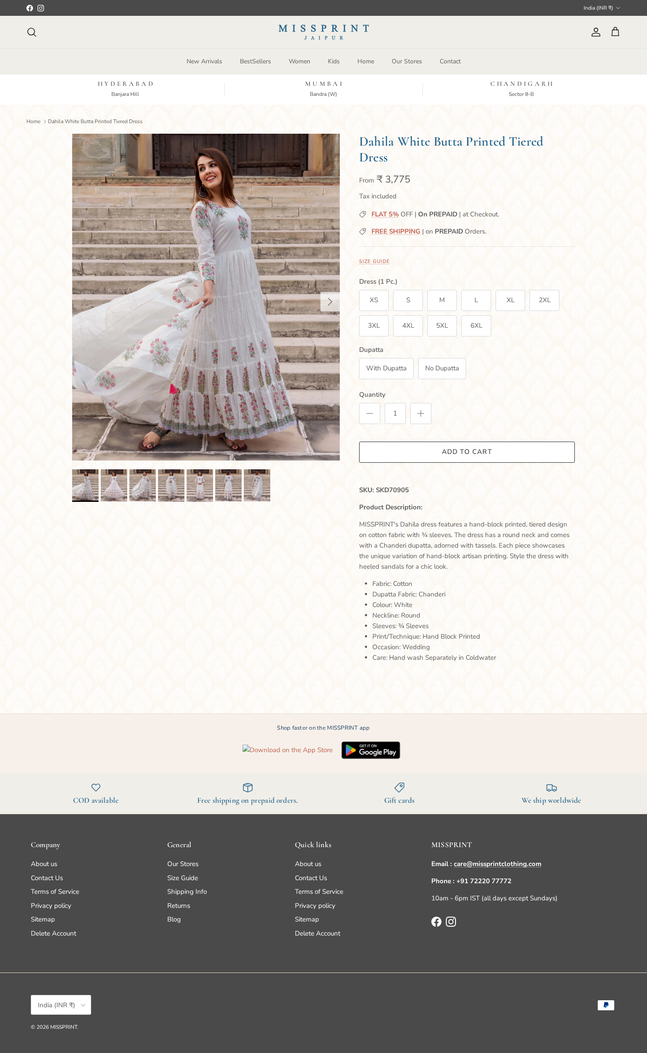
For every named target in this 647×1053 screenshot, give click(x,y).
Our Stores (407, 61)
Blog (174, 919)
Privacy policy (51, 905)
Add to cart (467, 451)
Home (365, 61)
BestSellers (255, 61)
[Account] (594, 32)
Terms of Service (55, 891)
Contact (450, 61)
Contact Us (47, 878)
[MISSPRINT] (324, 32)
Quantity (372, 394)
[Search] (31, 32)
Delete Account (53, 933)
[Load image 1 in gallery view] (206, 297)
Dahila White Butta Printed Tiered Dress (95, 120)
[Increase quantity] (420, 413)
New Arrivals (204, 61)
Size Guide (374, 261)
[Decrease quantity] (369, 413)
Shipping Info (187, 891)
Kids (334, 61)
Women (299, 61)
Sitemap (43, 919)
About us (44, 863)
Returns (178, 905)
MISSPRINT (63, 1027)
